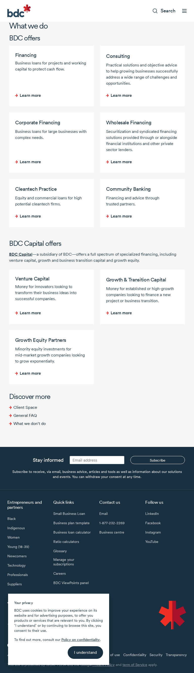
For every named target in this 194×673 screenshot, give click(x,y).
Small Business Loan (69, 514)
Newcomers (17, 556)
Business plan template (71, 523)
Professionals (17, 575)
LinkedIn (152, 514)
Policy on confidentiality (80, 640)
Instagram (153, 532)
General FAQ (25, 415)
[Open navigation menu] (184, 11)
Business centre (111, 532)
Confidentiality (134, 655)
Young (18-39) (18, 547)
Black (11, 519)
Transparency (176, 655)
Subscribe (157, 460)
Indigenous (16, 528)
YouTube (151, 542)
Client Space (25, 407)
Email (103, 514)
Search (168, 11)
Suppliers (14, 584)
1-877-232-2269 (112, 523)
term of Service (135, 665)
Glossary (60, 551)
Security (156, 655)
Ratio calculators (66, 542)
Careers (59, 573)
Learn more (30, 95)
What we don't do (29, 423)
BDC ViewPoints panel (71, 583)
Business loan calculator (72, 532)
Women (13, 537)
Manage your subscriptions (63, 562)
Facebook (153, 523)
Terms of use (110, 655)
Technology (16, 565)
